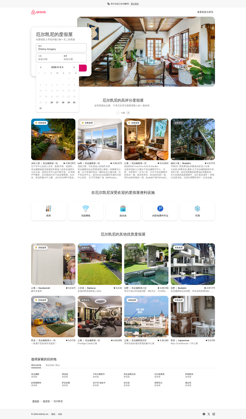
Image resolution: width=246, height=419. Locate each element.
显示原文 (135, 3)
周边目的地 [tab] (36, 365)
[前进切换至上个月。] (41, 67)
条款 (60, 414)
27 (57, 102)
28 (63, 102)
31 (40, 108)
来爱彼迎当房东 (205, 12)
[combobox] (61, 49)
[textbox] (48, 59)
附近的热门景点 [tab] (53, 365)
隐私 (53, 414)
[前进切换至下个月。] (74, 67)
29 (68, 102)
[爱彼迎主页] (38, 12)
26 (52, 102)
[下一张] (128, 113)
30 (74, 102)
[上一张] (118, 113)
